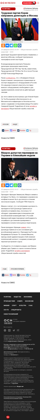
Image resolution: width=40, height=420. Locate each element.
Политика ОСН (27, 418)
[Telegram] (11, 45)
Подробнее (15, 404)
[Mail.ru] (19, 45)
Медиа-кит (20, 407)
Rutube (22, 152)
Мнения (6, 326)
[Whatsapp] (15, 45)
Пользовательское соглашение (13, 418)
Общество (17, 318)
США (4, 290)
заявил (23, 248)
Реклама (7, 114)
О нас (31, 326)
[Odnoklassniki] (3, 45)
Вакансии (21, 362)
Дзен (7, 152)
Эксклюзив (29, 322)
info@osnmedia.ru (12, 362)
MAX (14, 152)
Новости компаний (11, 335)
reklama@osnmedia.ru (23, 373)
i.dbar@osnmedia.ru (12, 370)
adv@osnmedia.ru (8, 374)
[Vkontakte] (7, 45)
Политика (7, 318)
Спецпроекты (16, 331)
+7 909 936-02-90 (28, 370)
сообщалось (10, 78)
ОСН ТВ (6, 331)
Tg (30, 152)
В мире (19, 322)
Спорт (14, 326)
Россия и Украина (18, 290)
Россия (5, 145)
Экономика (28, 318)
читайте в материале (22, 272)
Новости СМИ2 (8, 159)
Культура (22, 326)
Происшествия (9, 322)
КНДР (15, 145)
